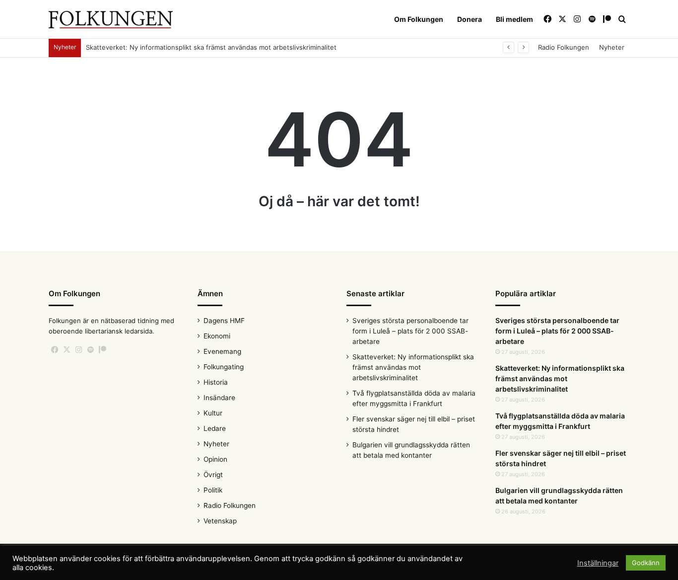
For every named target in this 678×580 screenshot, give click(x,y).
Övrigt (213, 475)
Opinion (215, 459)
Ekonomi (216, 336)
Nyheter (611, 47)
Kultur (212, 413)
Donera (469, 19)
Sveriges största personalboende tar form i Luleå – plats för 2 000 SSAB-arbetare (410, 331)
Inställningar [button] (597, 563)
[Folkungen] (111, 19)
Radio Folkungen (563, 47)
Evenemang (222, 351)
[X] (66, 350)
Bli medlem (514, 19)
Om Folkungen (418, 19)
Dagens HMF (224, 321)
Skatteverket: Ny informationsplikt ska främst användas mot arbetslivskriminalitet (211, 47)
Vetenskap (220, 521)
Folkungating (223, 367)
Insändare (219, 398)
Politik (212, 490)
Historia (215, 382)
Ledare (214, 428)
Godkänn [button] (646, 563)
